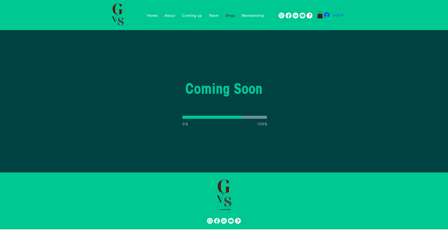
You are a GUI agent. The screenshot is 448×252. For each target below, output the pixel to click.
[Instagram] (281, 15)
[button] (253, 15)
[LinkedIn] (295, 15)
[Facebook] (288, 15)
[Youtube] (302, 15)
